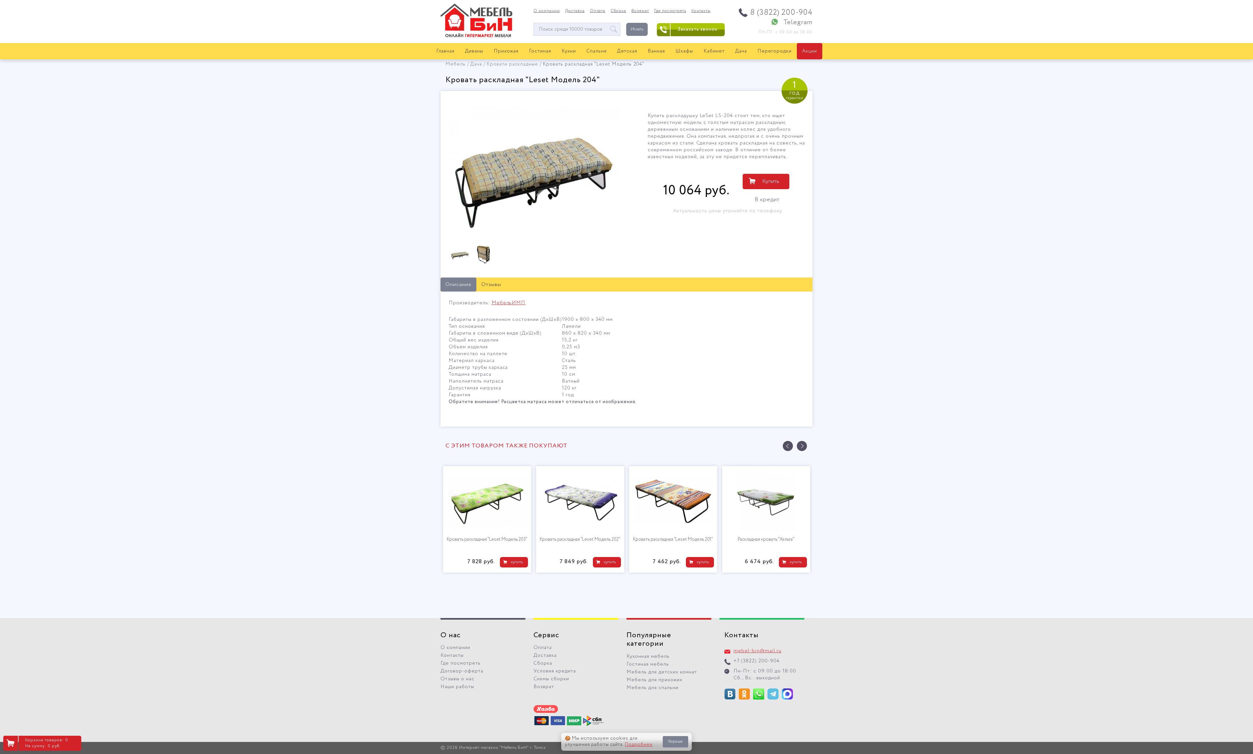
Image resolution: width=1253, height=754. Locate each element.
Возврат (640, 11)
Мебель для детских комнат (661, 672)
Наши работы (457, 686)
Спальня (596, 51)
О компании (547, 11)
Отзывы (491, 284)
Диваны (474, 51)
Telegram (797, 22)
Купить (770, 181)
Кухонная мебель (648, 656)
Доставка (575, 11)
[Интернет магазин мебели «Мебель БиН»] (476, 36)
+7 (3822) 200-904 (757, 661)
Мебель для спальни (652, 687)
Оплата (598, 11)
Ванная (656, 51)
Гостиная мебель (647, 664)
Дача (741, 51)
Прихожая (506, 51)
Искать (637, 29)
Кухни (569, 51)
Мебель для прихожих (654, 680)
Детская (627, 51)
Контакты (701, 11)
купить (517, 562)
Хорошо (675, 741)
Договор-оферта (462, 671)
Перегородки (774, 51)
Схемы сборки (551, 679)
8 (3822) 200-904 (781, 12)
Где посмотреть (670, 11)
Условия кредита (555, 671)
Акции (809, 51)
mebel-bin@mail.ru (757, 651)
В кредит (767, 199)
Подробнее (639, 744)
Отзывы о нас (457, 679)
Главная (445, 51)
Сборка (618, 11)
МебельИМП (509, 303)
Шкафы (684, 51)
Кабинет (714, 51)
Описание (458, 284)
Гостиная (540, 51)
